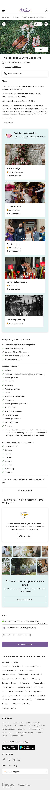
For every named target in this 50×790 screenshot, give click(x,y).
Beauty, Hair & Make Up (10, 666)
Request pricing (25, 644)
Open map (41, 623)
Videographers (39, 683)
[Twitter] (9, 760)
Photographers (25, 683)
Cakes (17, 679)
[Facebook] (4, 760)
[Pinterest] (14, 760)
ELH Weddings (13, 168)
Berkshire (5, 17)
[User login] (46, 10)
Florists (13, 683)
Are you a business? (36, 729)
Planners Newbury (24, 635)
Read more (6, 118)
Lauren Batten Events (17, 282)
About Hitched (7, 732)
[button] (25, 525)
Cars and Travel (7, 687)
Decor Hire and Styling (30, 666)
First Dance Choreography (21, 700)
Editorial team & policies (24, 732)
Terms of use (18, 722)
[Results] (4, 24)
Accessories (6, 691)
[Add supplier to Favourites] (46, 24)
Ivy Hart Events (14, 206)
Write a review (25, 536)
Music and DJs (36, 675)
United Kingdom (13, 772)
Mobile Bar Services (9, 670)
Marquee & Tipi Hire (24, 687)
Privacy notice (7, 726)
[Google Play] (27, 749)
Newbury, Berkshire (13, 67)
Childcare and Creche (21, 704)
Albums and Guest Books (11, 696)
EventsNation (13, 244)
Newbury (15, 17)
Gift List (4, 736)
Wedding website (16, 736)
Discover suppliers (25, 599)
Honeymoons (36, 691)
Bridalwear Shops (8, 675)
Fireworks (5, 700)
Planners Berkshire (9, 635)
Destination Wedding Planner (34, 696)
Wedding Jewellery (9, 708)
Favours (26, 679)
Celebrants (6, 704)
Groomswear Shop (21, 691)
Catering (5, 683)
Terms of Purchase (33, 722)
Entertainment (23, 675)
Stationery (36, 679)
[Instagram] (19, 760)
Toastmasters (39, 700)
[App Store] (10, 749)
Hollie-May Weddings (17, 319)
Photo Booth (39, 687)
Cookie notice (20, 726)
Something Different (27, 670)
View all (41, 49)
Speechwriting (7, 679)
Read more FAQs (25, 490)
